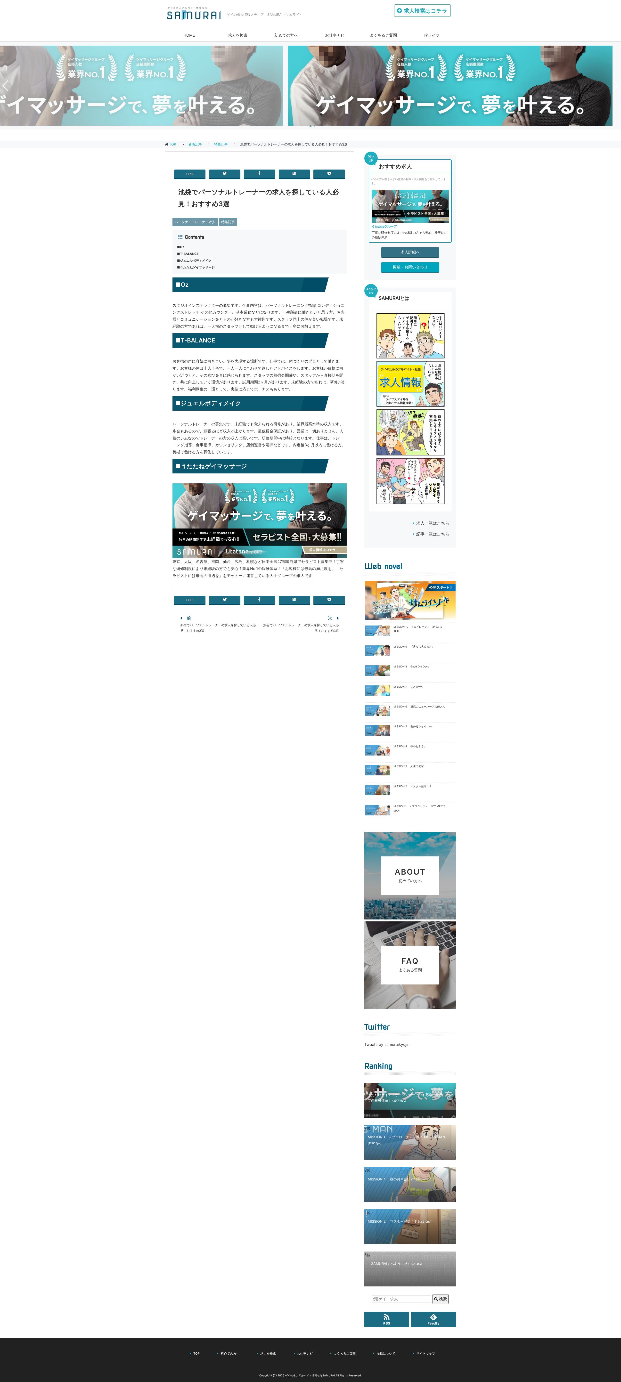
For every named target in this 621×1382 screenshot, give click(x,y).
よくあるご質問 (383, 35)
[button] (310, 126)
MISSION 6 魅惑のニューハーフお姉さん (419, 706)
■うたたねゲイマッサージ (196, 267)
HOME (189, 35)
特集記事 (228, 222)
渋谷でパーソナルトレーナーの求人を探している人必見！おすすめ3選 (301, 628)
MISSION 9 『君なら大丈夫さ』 (413, 646)
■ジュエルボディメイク (194, 260)
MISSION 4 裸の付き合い (409, 746)
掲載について (385, 1353)
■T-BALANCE (188, 254)
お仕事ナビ (334, 35)
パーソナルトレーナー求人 (195, 222)
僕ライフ (432, 35)
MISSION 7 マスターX (408, 686)
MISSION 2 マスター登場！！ (412, 786)
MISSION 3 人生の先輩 (408, 766)
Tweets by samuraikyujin (386, 1044)
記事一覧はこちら (432, 534)
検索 (442, 1298)
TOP (172, 144)
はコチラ (426, 10)
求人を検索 (237, 35)
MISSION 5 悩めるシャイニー (412, 726)
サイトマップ (425, 1353)
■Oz (180, 247)
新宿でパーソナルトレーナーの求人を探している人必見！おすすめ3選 (218, 628)
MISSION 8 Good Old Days (411, 666)
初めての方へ (286, 35)
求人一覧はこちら (432, 523)
